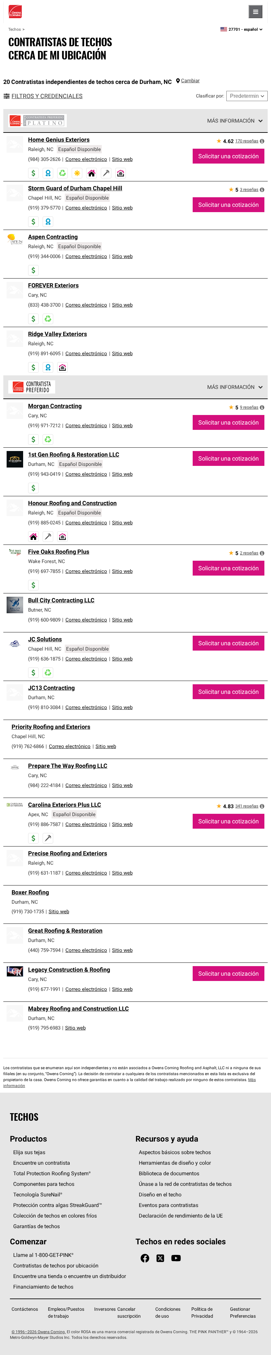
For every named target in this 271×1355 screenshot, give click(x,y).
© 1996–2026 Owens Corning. (39, 1331)
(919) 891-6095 (44, 353)
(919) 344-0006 (44, 256)
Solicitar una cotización (228, 156)
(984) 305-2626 (44, 159)
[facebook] (145, 1258)
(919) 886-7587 (44, 824)
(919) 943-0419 (44, 474)
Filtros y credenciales (47, 96)
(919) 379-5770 (44, 208)
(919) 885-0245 (44, 522)
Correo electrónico (86, 159)
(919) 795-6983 (44, 1028)
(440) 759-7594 (44, 950)
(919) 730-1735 (28, 911)
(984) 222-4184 (44, 785)
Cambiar (190, 80)
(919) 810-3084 (44, 707)
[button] (262, 141)
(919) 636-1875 (44, 659)
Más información (230, 120)
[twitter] (160, 1258)
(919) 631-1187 (44, 873)
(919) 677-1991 (44, 989)
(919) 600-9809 (44, 620)
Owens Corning (15, 11)
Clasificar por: (210, 96)
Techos (14, 29)
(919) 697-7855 (44, 571)
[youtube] (176, 1258)
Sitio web (122, 159)
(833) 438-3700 (44, 305)
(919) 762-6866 (28, 746)
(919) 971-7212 (44, 425)
